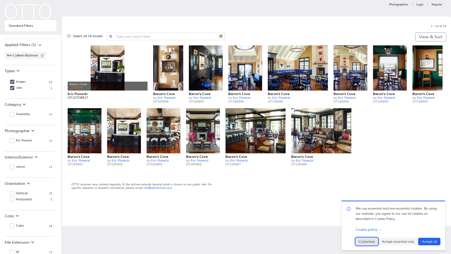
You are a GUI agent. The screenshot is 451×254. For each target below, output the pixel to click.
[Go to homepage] (28, 11)
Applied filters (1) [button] (20, 45)
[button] (42, 55)
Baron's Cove (164, 94)
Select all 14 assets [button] (88, 36)
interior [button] (20, 167)
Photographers (398, 4)
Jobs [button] (19, 88)
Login (420, 4)
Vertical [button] (21, 193)
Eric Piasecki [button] (24, 140)
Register (437, 4)
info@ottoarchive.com (158, 188)
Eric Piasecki (166, 98)
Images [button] (21, 81)
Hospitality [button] (23, 114)
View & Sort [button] (430, 37)
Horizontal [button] (24, 199)
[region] (30, 52)
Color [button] (20, 226)
